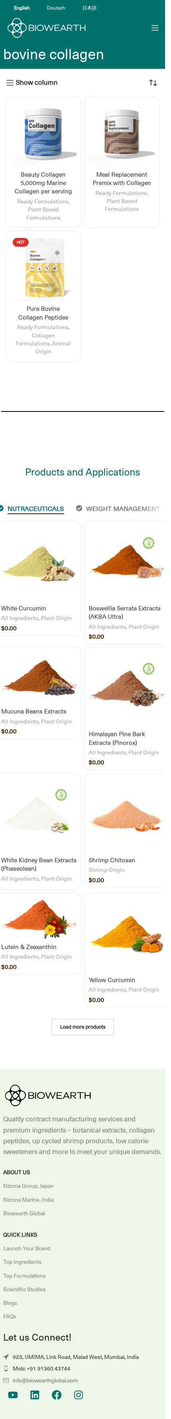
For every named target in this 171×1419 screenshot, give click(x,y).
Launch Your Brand (26, 1248)
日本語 (89, 8)
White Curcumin (23, 608)
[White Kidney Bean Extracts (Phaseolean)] (39, 815)
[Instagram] (79, 1395)
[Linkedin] (35, 1395)
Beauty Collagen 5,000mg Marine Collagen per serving (43, 183)
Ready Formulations (42, 201)
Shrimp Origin (106, 869)
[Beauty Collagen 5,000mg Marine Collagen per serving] (43, 134)
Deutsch (56, 8)
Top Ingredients (22, 1261)
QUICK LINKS (20, 1234)
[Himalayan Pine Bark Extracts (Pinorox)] (126, 689)
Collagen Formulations (35, 339)
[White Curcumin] (39, 563)
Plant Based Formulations (43, 213)
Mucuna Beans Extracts (33, 711)
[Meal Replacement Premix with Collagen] (122, 134)
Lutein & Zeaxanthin (28, 947)
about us (16, 1172)
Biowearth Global (24, 1213)
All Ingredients (20, 618)
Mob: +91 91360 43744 (41, 1368)
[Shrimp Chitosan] (126, 815)
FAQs (9, 1316)
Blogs (10, 1302)
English (22, 8)
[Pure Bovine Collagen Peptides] (43, 268)
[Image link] (47, 1095)
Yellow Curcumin (112, 980)
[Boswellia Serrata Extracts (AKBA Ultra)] (126, 563)
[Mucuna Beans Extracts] (39, 677)
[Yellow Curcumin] (126, 935)
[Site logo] (46, 27)
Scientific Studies (24, 1289)
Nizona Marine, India (28, 1199)
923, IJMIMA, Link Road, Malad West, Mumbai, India (76, 1357)
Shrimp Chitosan (112, 860)
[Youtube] (13, 1395)
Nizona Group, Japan (28, 1185)
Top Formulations (24, 1275)
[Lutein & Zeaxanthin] (39, 918)
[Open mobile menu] (155, 28)
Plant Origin (56, 618)
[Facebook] (57, 1395)
